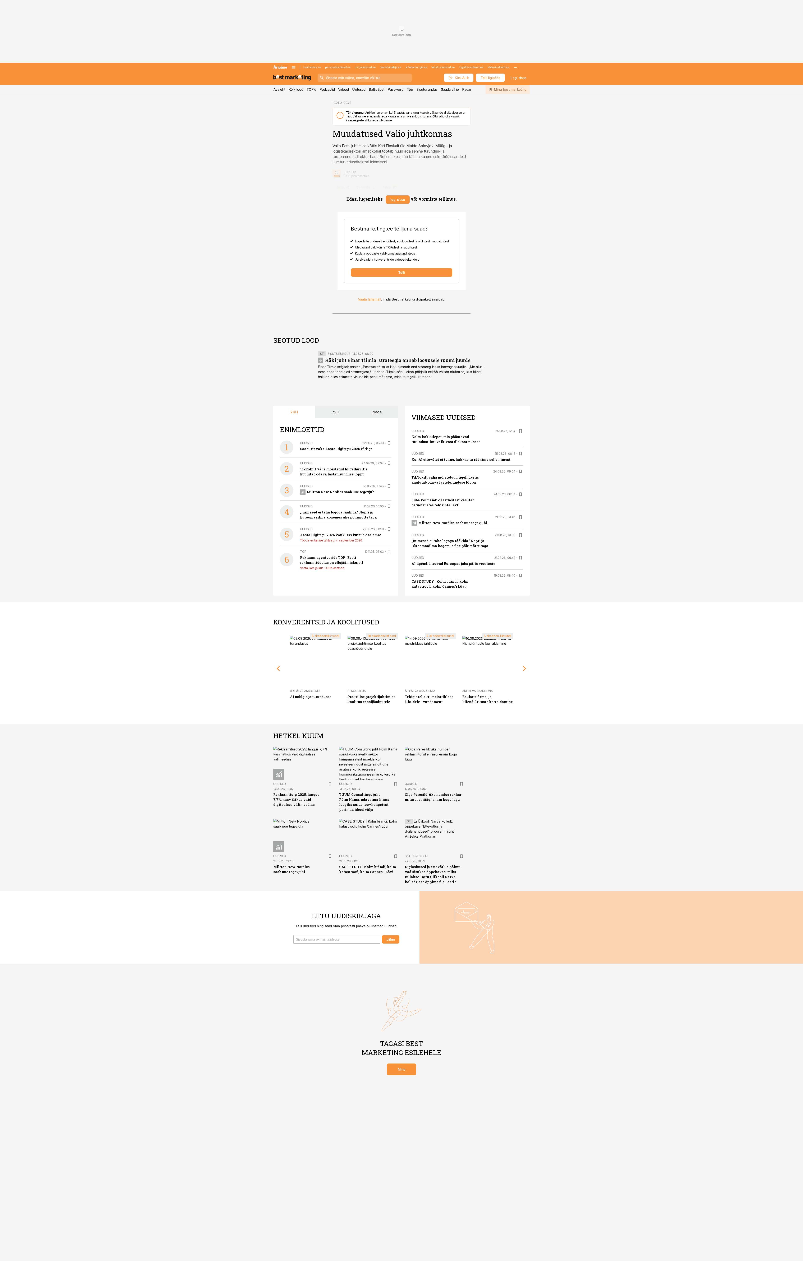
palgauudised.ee (365, 67)
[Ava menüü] (294, 67)
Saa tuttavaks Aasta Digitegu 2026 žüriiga (336, 449)
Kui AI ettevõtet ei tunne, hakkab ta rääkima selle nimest (461, 459)
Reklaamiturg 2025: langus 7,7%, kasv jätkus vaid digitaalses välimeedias (296, 799)
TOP (303, 551)
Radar (467, 89)
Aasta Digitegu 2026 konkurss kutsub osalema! (340, 535)
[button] (336, 939)
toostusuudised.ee (443, 67)
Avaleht (279, 89)
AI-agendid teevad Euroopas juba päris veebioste (453, 563)
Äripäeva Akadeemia (305, 691)
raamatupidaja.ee (390, 67)
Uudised (306, 443)
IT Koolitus (357, 691)
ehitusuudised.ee (498, 67)
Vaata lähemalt (369, 299)
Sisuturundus (426, 89)
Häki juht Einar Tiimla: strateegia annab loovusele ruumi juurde (398, 360)
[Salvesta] (388, 443)
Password (395, 89)
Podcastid (327, 89)
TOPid (311, 89)
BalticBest (376, 89)
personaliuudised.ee (338, 67)
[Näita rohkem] (515, 67)
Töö (410, 89)
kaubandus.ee (312, 67)
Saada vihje (450, 89)
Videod (343, 89)
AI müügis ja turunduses (310, 696)
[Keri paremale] (525, 668)
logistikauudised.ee (471, 67)
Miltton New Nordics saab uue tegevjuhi (341, 492)
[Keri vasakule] (278, 668)
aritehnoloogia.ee (416, 67)
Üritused (359, 89)
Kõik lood (296, 89)
